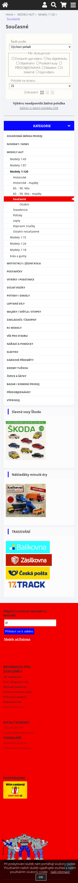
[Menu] (73, 5)
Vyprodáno (46, 72)
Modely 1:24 (18, 243)
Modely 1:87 (18, 165)
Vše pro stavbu (17, 336)
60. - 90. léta (21, 188)
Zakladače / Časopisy (21, 319)
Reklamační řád (12, 702)
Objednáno (27, 63)
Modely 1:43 (18, 159)
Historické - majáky (25, 183)
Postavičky (14, 271)
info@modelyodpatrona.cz (18, 733)
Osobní (24, 204)
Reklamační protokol (15, 743)
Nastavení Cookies (13, 707)
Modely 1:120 (19, 171)
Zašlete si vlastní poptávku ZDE (39, 108)
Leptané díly (16, 303)
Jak (12, 676)
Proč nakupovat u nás (16, 681)
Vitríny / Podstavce (20, 279)
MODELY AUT (15, 152)
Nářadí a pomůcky (20, 344)
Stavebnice (20, 210)
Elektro (12, 352)
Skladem (50, 68)
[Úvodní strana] (5, 6)
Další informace (60, 872)
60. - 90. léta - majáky (27, 194)
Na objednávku (57, 59)
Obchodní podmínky (15, 686)
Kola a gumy (18, 256)
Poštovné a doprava (14, 697)
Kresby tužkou (17, 368)
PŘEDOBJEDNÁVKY (19, 392)
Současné (19, 199)
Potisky (17, 215)
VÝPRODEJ (13, 400)
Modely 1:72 (18, 237)
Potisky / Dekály (18, 295)
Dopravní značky (24, 226)
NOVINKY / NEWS (18, 144)
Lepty (16, 221)
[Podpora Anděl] (15, 798)
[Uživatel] (44, 6)
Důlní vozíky (16, 287)
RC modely (14, 328)
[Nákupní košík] (63, 6)
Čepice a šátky (16, 376)
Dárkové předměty (20, 360)
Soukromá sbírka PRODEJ (24, 136)
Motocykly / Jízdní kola (24, 263)
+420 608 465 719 (13, 727)
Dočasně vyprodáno (28, 59)
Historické (19, 177)
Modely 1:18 (18, 250)
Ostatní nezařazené (26, 231)
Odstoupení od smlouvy (17, 748)
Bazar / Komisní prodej (23, 384)
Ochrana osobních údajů (17, 691)
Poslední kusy (48, 63)
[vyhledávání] (53, 6)
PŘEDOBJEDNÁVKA (27, 68)
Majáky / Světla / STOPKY (24, 311)
